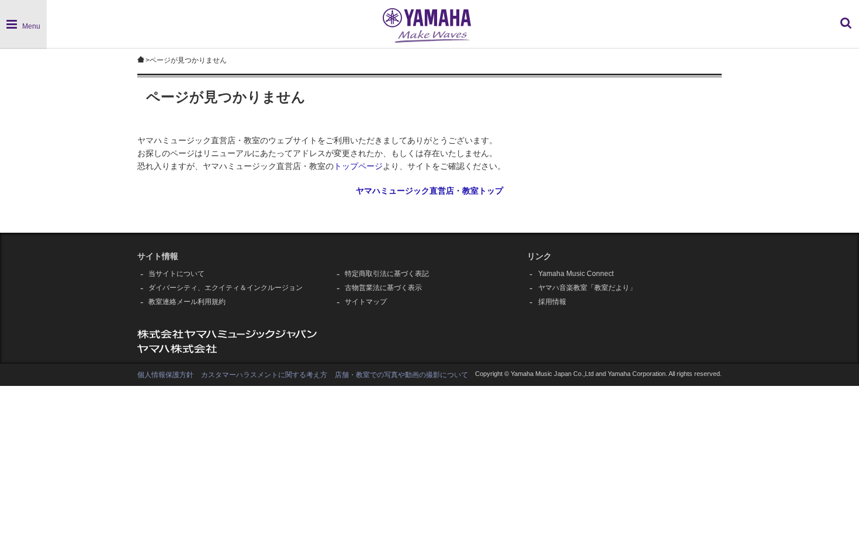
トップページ (358, 166)
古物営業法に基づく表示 (383, 287)
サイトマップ (366, 301)
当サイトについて (176, 273)
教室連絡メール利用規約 (187, 301)
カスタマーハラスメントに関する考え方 (264, 375)
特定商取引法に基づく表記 (387, 273)
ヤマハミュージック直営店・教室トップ (429, 191)
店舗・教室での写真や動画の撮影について (401, 375)
